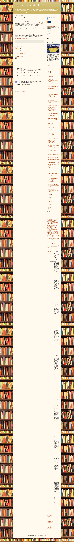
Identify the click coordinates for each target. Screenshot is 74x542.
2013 (48, 67)
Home (29, 89)
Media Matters (49, 522)
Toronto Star (49, 528)
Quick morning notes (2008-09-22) (53, 119)
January (50, 204)
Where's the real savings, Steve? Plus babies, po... (53, 163)
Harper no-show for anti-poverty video (53, 95)
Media (24, 41)
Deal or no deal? (50, 123)
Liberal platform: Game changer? (53, 118)
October (50, 77)
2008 (48, 73)
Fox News (48, 516)
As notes (38, 22)
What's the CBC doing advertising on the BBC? (53, 139)
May (49, 198)
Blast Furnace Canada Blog (28, 4)
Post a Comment (18, 87)
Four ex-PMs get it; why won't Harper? (52, 167)
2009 (48, 72)
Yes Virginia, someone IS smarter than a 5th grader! (53, 179)
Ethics (22, 41)
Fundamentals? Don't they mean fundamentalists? (52, 181)
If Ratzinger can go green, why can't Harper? (53, 87)
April (49, 200)
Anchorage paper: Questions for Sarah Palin (53, 165)
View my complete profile (50, 36)
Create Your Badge (53, 17)
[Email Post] (30, 40)
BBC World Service (50, 512)
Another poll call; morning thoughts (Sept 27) (53, 102)
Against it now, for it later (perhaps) (53, 147)
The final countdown (51, 187)
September (50, 79)
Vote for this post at (21, 38)
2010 (48, 71)
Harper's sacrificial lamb (51, 82)
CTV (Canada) (49, 515)
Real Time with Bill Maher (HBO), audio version (52, 230)
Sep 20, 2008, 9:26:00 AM (21, 53)
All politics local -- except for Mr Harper (53, 131)
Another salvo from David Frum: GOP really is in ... (53, 172)
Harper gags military (51, 127)
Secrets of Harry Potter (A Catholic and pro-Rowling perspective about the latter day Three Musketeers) (53, 236)
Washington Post (49, 529)
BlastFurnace (19, 56)
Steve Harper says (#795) (52, 96)
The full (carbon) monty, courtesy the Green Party (53, 146)
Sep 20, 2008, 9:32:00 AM (21, 65)
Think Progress (49, 526)
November (50, 76)
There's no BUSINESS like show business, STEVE (53, 110)
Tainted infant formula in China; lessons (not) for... (53, 141)
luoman (39, 535)
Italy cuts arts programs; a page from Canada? (53, 186)
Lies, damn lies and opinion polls (53, 184)
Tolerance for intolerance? (52, 103)
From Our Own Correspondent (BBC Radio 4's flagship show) (52, 223)
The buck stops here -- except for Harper (53, 81)
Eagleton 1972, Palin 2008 (52, 189)
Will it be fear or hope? (51, 192)
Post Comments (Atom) (22, 91)
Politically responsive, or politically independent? (53, 129)
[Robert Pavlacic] (47, 19)
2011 (48, 69)
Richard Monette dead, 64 (52, 160)
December (50, 75)
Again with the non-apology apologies (52, 108)
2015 (48, 64)
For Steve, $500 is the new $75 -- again (53, 93)
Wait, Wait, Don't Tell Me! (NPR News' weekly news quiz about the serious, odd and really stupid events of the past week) (53, 246)
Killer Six (49, 153)
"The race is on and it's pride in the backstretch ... (53, 175)
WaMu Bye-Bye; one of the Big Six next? (53, 106)
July (49, 195)
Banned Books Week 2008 (52, 111)
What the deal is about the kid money (53, 159)
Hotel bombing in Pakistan (52, 124)
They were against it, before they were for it (53, 158)
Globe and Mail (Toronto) (51, 517)
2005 (48, 208)
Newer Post (16, 89)
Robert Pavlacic (48, 17)
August (50, 194)
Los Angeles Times (50, 521)
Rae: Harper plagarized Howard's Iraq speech (53, 84)
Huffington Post (49, 520)
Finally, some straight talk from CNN (53, 173)
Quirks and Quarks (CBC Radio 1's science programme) (52, 228)
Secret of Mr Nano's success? (52, 116)
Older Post (41, 89)
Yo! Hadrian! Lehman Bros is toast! (53, 154)
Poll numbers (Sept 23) (51, 115)
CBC (48, 514)
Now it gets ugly (50, 133)
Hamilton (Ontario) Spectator (51, 518)
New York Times (49, 523)
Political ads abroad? (51, 100)
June (49, 197)
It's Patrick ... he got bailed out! (52, 142)
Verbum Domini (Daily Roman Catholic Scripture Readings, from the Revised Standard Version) (53, 239)
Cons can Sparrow (51, 155)
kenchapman (19, 80)
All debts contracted (51, 88)
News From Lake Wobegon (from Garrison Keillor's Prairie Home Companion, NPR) (52, 225)
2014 (48, 65)
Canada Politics (19, 41)
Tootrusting (19, 46)
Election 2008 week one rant (52, 150)
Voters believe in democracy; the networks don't (53, 169)
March (50, 201)
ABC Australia (49, 511)
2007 (48, 205)
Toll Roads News (49, 527)
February (50, 202)
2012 (48, 68)
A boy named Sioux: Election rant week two (53, 121)
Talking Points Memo (50, 524)
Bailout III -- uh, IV (51, 134)
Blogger (45, 535)
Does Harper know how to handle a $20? (53, 98)
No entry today (50, 151)
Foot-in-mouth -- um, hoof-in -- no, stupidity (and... (53, 136)
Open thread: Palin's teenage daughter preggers (53, 191)
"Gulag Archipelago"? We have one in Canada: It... (53, 114)
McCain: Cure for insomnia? (52, 182)
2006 (48, 207)
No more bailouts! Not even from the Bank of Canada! (53, 90)
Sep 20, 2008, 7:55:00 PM (21, 85)
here (52, 214)
